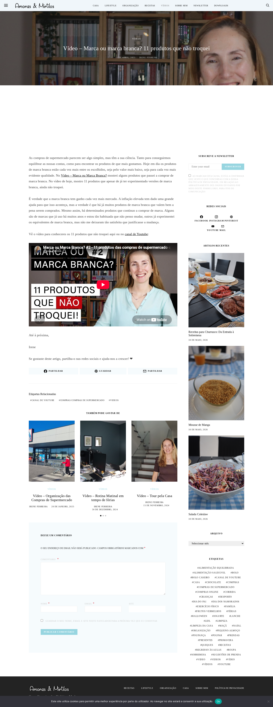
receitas (225, 645)
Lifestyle (111, 5)
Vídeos (165, 5)
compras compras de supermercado (82, 400)
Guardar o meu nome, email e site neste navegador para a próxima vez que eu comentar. (102, 621)
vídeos (207, 664)
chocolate (213, 582)
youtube (225, 664)
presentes (206, 640)
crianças (207, 597)
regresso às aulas (209, 650)
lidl (208, 621)
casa (196, 582)
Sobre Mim (181, 5)
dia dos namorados (226, 601)
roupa (232, 650)
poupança (199, 635)
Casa (96, 5)
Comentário (48, 559)
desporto (226, 597)
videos (114, 400)
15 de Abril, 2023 (125, 57)
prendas (234, 635)
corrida (230, 592)
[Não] (268, 701)
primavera (226, 640)
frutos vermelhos (208, 611)
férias (232, 611)
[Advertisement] (136, 120)
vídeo (231, 659)
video (201, 659)
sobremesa (198, 654)
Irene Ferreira (148, 57)
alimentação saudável (210, 572)
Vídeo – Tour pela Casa (154, 496)
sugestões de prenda (227, 654)
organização (201, 630)
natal (237, 625)
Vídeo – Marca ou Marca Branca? (84, 175)
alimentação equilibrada (216, 568)
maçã (223, 625)
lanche (235, 616)
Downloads (221, 5)
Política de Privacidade (229, 688)
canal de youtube (43, 400)
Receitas (150, 5)
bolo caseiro (200, 577)
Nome (45, 603)
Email (89, 603)
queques (207, 645)
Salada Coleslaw (198, 514)
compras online (207, 592)
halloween (199, 616)
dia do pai (199, 601)
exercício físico (208, 606)
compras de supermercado (216, 587)
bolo (235, 572)
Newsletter (201, 5)
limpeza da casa (202, 625)
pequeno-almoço (228, 630)
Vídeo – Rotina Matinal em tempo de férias (103, 498)
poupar (217, 635)
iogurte (219, 616)
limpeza (222, 621)
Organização (130, 5)
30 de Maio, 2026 (198, 340)
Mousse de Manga (199, 424)
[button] (101, 515)
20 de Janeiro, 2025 (62, 506)
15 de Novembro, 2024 (156, 505)
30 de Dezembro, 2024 (105, 509)
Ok (218, 701)
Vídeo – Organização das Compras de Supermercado (51, 498)
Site (131, 604)
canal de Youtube (136, 234)
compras (233, 582)
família (230, 606)
